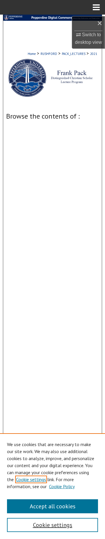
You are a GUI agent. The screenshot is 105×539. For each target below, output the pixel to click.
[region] (52, 486)
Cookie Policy (62, 486)
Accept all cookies (53, 506)
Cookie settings (31, 479)
